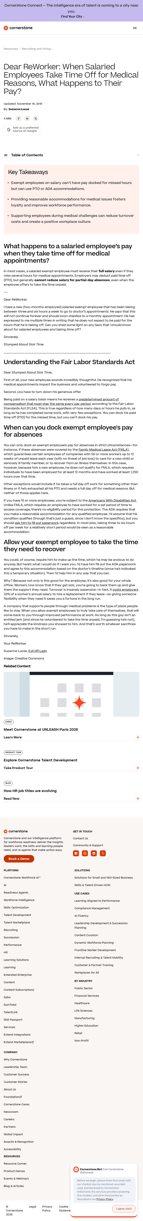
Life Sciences (83, 1011)
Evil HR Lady (37, 651)
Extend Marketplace (17, 1042)
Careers (9, 1119)
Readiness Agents (16, 893)
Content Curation (86, 935)
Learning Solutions (16, 960)
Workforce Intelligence (19, 900)
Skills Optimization (16, 908)
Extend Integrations (17, 1035)
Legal (32, 1207)
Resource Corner (15, 1164)
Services (9, 1027)
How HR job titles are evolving (26, 780)
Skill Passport (13, 1020)
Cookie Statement (66, 1209)
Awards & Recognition (19, 1142)
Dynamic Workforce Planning (94, 943)
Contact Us (80, 838)
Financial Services (86, 996)
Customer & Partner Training (93, 965)
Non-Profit (81, 1041)
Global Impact (13, 1134)
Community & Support (88, 845)
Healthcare (82, 1003)
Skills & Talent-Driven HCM (92, 885)
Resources (11, 49)
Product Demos (14, 1171)
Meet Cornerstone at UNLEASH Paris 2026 (36, 671)
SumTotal (10, 1005)
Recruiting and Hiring (36, 49)
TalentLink (11, 1012)
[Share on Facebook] (18, 118)
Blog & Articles (14, 1186)
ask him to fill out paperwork (37, 523)
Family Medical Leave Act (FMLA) (104, 450)
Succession (11, 937)
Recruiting (11, 930)
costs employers (125, 590)
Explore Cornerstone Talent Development (35, 749)
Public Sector (83, 988)
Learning (10, 967)
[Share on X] (36, 118)
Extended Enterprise (18, 975)
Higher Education (86, 1026)
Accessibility (12, 1149)
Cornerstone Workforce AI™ (22, 878)
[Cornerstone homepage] (37, 831)
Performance (13, 945)
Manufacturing (84, 1018)
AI (5, 885)
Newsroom (11, 1112)
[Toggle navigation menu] (133, 28)
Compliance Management (92, 908)
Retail (78, 1033)
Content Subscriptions (19, 990)
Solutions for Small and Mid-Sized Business (103, 878)
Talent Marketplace (17, 923)
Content (9, 982)
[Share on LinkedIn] (27, 118)
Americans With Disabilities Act (112, 500)
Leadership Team (15, 1067)
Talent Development (17, 915)
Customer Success (16, 1075)
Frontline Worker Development (95, 950)
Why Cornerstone (15, 1060)
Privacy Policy (47, 1209)
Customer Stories (15, 1082)
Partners (10, 1127)
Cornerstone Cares (16, 1104)
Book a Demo (19, 859)
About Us (10, 1089)
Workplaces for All (86, 973)
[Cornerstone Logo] (18, 28)
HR (6, 952)
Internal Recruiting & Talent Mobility (98, 958)
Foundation (11, 1097)
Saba (7, 997)
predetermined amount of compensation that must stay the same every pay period (61, 401)
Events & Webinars (16, 1179)
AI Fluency (81, 916)
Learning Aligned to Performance (97, 901)
